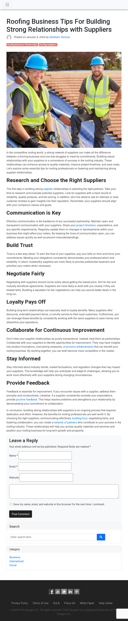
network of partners (65, 422)
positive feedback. (27, 399)
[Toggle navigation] (7, 4)
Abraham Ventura (60, 37)
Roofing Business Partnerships (22, 45)
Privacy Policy (20, 603)
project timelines (86, 225)
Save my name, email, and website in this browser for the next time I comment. (59, 504)
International (16, 561)
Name (13, 455)
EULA (56, 603)
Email (13, 466)
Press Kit (69, 603)
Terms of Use (40, 603)
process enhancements (80, 346)
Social (12, 565)
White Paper (87, 603)
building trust (79, 418)
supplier (48, 189)
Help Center (106, 603)
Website (14, 477)
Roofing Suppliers (47, 45)
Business (14, 557)
